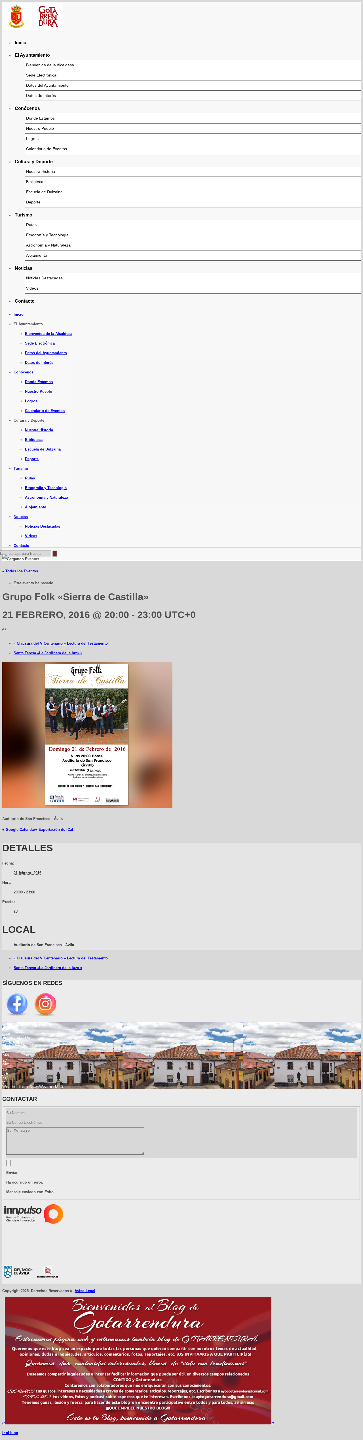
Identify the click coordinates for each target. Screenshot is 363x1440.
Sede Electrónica (41, 75)
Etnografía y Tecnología (47, 235)
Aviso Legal (85, 1291)
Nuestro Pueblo (40, 128)
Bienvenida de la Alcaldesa (50, 65)
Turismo (23, 215)
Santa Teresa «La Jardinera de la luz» (48, 653)
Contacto (25, 301)
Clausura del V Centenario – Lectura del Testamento (61, 643)
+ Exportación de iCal (54, 829)
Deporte (33, 202)
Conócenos (27, 108)
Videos (32, 288)
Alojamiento (36, 255)
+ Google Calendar (18, 829)
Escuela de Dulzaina (44, 192)
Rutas (31, 224)
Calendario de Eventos (46, 148)
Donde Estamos (40, 118)
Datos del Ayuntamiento (47, 85)
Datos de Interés (41, 95)
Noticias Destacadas (44, 278)
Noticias (23, 268)
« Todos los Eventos (20, 571)
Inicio (20, 42)
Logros (32, 138)
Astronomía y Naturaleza (48, 245)
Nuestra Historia (40, 171)
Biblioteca (34, 181)
